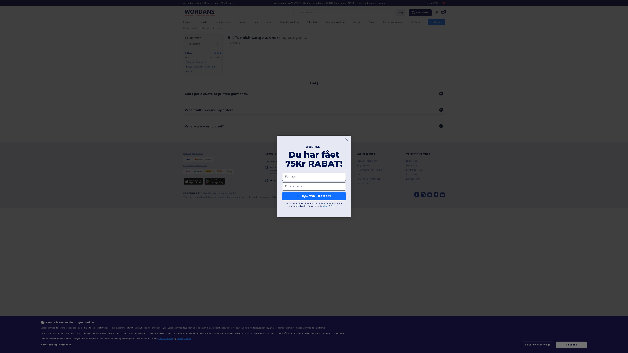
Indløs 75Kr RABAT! (314, 196)
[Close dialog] (346, 140)
